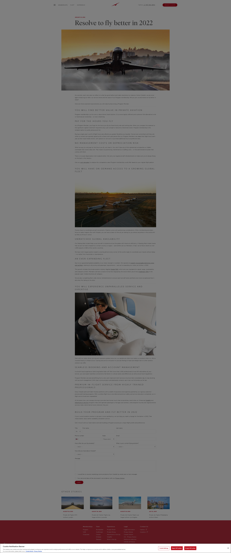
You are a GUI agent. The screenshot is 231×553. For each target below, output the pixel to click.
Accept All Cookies (190, 548)
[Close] (228, 548)
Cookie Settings (164, 548)
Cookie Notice (29, 551)
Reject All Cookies (177, 548)
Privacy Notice (38, 551)
